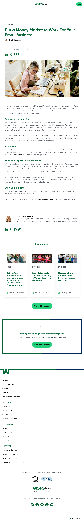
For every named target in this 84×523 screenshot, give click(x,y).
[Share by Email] (19, 54)
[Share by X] (10, 54)
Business (9, 24)
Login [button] (79, 4)
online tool (18, 155)
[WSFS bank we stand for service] (42, 489)
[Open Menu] (2, 4)
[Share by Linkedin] (6, 54)
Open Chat (74, 519)
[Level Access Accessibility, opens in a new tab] (46, 479)
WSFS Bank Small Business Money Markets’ (37, 199)
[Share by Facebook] (15, 54)
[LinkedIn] (32, 504)
